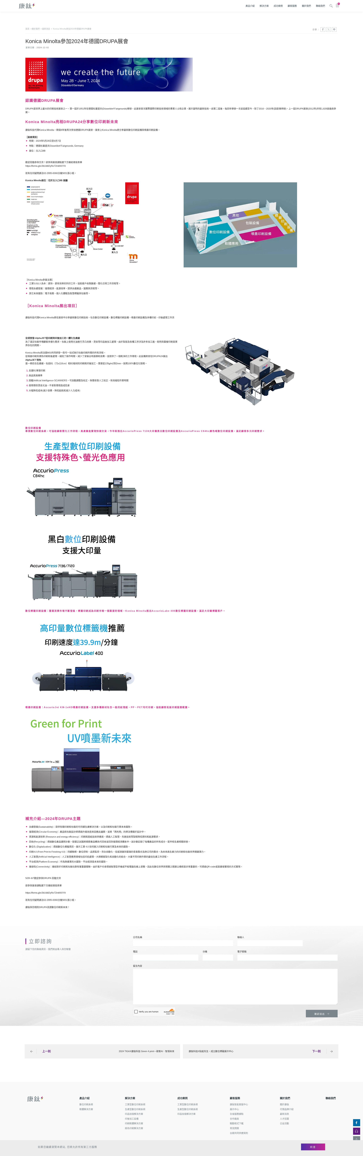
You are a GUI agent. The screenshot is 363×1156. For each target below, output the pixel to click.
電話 (135, 951)
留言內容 (137, 966)
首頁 (28, 29)
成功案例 (278, 6)
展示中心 (234, 1109)
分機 (205, 951)
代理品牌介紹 (287, 1109)
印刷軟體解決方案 (134, 1123)
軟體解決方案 (86, 1109)
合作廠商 (234, 1119)
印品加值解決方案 (134, 1114)
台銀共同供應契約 (239, 1133)
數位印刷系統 (86, 1104)
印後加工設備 (132, 1119)
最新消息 (47, 29)
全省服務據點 (236, 1114)
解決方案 (264, 6)
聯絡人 (240, 937)
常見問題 (234, 1128)
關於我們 (306, 6)
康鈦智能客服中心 (239, 1104)
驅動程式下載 (236, 1123)
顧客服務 (292, 6)
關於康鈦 (284, 1104)
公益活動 (284, 1123)
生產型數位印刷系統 (135, 1109)
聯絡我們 (320, 6)
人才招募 (284, 1119)
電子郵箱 (241, 951)
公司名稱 (137, 937)
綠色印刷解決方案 (134, 1128)
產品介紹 (250, 6)
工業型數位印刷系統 (135, 1104)
